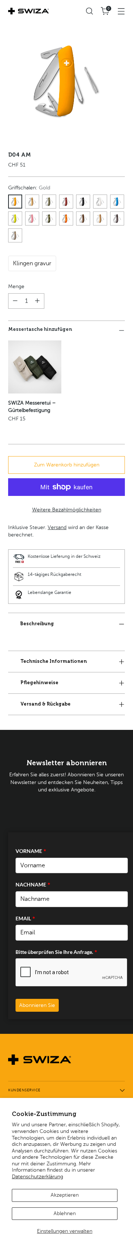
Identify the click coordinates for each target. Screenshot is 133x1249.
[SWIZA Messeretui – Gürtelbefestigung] (34, 366)
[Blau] (117, 202)
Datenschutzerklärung (37, 1176)
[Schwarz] (83, 202)
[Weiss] (100, 202)
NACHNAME (33, 884)
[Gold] (15, 202)
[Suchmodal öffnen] (89, 11)
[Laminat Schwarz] (117, 218)
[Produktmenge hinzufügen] (37, 301)
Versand (57, 527)
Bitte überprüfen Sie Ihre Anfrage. (56, 952)
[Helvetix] (66, 202)
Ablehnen (65, 1213)
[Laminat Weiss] (15, 235)
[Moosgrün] (15, 218)
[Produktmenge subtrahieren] (15, 301)
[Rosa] (32, 218)
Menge (16, 286)
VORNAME (31, 851)
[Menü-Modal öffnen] (121, 11)
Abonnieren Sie (37, 1005)
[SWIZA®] (28, 11)
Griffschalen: (29, 187)
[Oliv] (49, 202)
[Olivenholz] (100, 218)
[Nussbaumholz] (83, 218)
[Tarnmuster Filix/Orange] (66, 218)
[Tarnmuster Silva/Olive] (49, 218)
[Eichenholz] (32, 202)
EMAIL (25, 918)
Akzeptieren (65, 1195)
